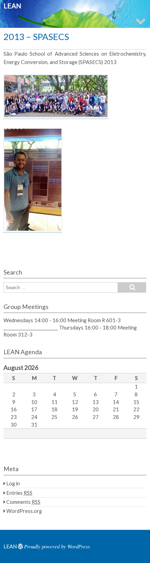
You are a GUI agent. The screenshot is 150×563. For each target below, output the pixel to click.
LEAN (12, 6)
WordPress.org (24, 511)
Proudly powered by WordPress (57, 546)
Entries (19, 493)
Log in (13, 483)
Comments (23, 502)
